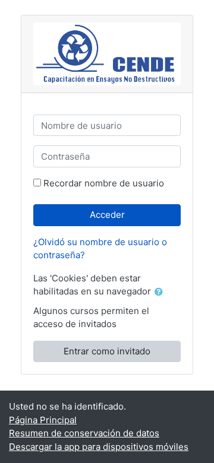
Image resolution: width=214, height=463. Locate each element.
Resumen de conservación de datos (84, 433)
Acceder (107, 214)
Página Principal (43, 420)
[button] (161, 292)
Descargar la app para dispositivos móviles (98, 446)
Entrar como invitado (107, 351)
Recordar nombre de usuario (103, 183)
